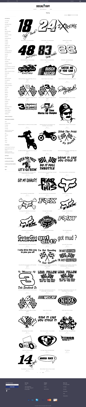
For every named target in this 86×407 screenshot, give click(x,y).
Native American (8, 78)
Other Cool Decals (8, 83)
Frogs (6, 57)
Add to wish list (27, 62)
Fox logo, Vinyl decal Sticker (67, 210)
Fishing (6, 54)
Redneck (6, 92)
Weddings (7, 113)
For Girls (6, 126)
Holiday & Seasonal (8, 63)
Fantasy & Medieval (8, 50)
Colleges (6, 40)
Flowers (6, 56)
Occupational (7, 80)
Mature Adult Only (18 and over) (10, 69)
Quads (6, 89)
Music (6, 76)
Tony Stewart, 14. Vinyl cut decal (27, 368)
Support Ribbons (8, 110)
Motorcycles (7, 73)
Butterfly (6, 33)
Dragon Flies (7, 47)
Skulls (6, 97)
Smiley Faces (7, 99)
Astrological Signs (8, 24)
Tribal (6, 142)
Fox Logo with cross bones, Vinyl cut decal (27, 210)
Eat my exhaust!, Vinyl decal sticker (27, 193)
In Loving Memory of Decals (10, 66)
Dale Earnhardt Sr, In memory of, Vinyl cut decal (27, 124)
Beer (6, 27)
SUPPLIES (7, 155)
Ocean (6, 81)
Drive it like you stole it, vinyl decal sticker (67, 172)
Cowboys (6, 41)
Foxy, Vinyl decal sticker (67, 230)
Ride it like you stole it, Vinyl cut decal (47, 330)
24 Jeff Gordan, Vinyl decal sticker (47, 40)
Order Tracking (46, 389)
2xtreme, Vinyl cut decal (67, 40)
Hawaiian (6, 61)
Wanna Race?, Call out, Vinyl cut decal (47, 368)
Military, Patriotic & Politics (9, 71)
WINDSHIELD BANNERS (9, 119)
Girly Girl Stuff (7, 59)
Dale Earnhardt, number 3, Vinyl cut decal (67, 124)
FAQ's (64, 393)
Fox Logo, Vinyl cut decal (47, 210)
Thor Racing (67, 350)
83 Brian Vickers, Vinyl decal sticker (47, 59)
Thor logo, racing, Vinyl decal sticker (47, 350)
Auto (6, 121)
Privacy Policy (65, 391)
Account (72, 1)
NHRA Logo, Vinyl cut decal (67, 310)
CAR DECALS (7, 18)
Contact (26, 384)
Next (43, 372)
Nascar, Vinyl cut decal (47, 310)
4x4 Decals (7, 20)
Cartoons (6, 36)
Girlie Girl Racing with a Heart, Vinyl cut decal (27, 244)
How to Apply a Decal (66, 384)
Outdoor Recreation (8, 85)
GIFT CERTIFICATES (8, 158)
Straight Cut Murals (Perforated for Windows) (9, 152)
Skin (6, 136)
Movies (6, 74)
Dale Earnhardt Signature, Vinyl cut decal (67, 97)
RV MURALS (7, 144)
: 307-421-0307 (28, 389)
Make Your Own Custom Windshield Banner (9, 131)
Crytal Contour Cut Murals (10, 147)
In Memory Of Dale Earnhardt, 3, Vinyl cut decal (27, 289)
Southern (6, 103)
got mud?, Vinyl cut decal (67, 244)
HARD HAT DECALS (8, 116)
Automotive (7, 26)
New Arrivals (43, 9)
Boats (6, 29)
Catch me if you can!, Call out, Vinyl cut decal (67, 78)
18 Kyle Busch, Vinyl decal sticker (27, 40)
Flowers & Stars (7, 123)
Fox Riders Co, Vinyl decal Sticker (47, 230)
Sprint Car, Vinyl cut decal (27, 350)
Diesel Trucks (7, 45)
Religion (6, 94)
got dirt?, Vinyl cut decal (47, 244)
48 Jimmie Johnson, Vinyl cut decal (27, 59)
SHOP (34, 9)
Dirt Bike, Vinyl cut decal (47, 150)
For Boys (6, 125)
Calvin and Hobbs (8, 34)
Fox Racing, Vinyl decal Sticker (27, 230)
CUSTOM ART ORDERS (9, 161)
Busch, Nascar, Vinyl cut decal (47, 78)
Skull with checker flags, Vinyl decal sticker (67, 330)
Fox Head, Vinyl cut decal (67, 193)
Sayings (6, 96)
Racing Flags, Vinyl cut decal (27, 330)
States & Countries (8, 106)
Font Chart (64, 389)
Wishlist (45, 384)
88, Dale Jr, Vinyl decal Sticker (67, 59)
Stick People (7, 108)
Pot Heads (7, 87)
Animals (6, 22)
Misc (5, 133)
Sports (6, 104)
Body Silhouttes (8, 31)
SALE (51, 9)
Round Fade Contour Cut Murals (9, 149)
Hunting (6, 64)
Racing (6, 90)
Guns (6, 166)
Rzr (5, 169)
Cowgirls (6, 43)
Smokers (6, 101)
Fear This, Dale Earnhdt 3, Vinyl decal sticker (47, 193)
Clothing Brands (8, 38)
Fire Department (8, 52)
